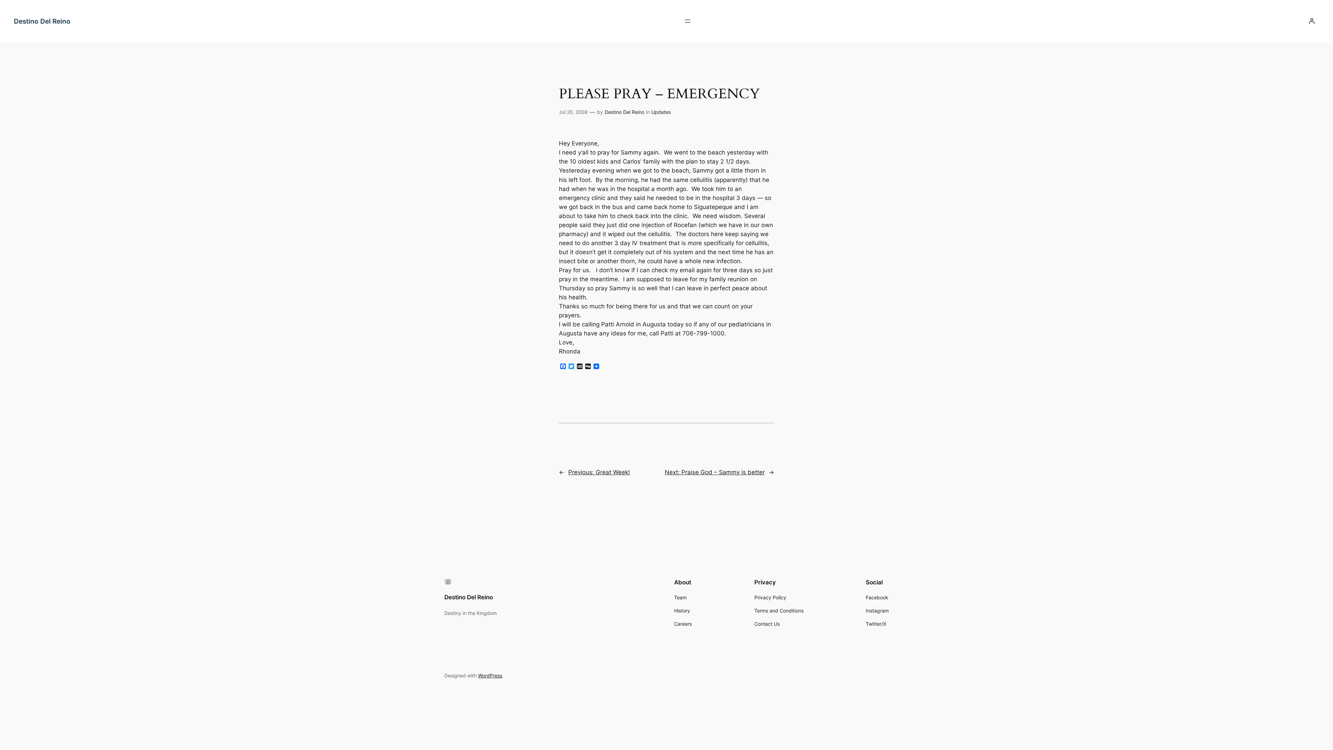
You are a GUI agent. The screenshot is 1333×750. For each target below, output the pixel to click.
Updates (661, 112)
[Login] (1312, 21)
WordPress (490, 675)
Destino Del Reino (42, 21)
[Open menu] (688, 21)
